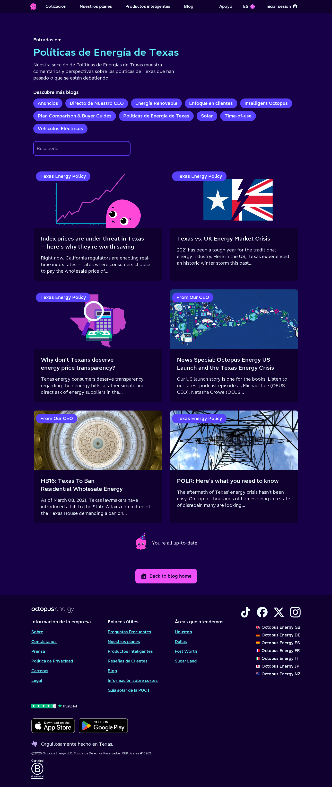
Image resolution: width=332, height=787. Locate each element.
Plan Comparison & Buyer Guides (75, 116)
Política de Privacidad (52, 661)
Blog (112, 670)
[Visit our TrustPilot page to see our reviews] (79, 706)
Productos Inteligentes (130, 651)
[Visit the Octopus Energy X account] (278, 612)
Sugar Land (186, 661)
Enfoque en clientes (211, 103)
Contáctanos (44, 641)
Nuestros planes (124, 641)
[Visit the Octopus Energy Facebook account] (262, 612)
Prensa (38, 651)
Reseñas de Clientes (128, 661)
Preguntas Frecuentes (129, 631)
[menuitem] (56, 6)
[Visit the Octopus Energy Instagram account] (295, 612)
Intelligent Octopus (266, 103)
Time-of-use (238, 116)
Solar (207, 116)
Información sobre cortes (133, 680)
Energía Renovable (156, 103)
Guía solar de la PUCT (129, 690)
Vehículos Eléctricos (60, 128)
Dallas (181, 641)
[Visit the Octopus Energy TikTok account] (245, 612)
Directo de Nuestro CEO (97, 103)
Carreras (39, 670)
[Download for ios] (53, 725)
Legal (36, 680)
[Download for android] (103, 725)
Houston (183, 631)
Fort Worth (186, 651)
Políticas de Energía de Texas (156, 116)
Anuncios (48, 103)
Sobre (37, 631)
